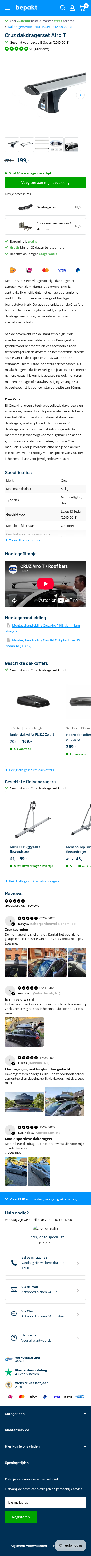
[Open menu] (7, 8)
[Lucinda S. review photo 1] (16, 1171)
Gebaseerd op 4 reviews (22, 905)
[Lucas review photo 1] (24, 1101)
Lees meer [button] (12, 943)
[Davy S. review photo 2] (47, 962)
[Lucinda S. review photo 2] (39, 1171)
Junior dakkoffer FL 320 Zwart (32, 734)
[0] (82, 8)
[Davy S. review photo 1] (16, 962)
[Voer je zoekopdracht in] (63, 8)
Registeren (21, 1517)
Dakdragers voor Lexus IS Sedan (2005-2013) (40, 26)
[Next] (80, 94)
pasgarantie (48, 254)
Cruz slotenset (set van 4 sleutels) (54, 226)
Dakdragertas (46, 207)
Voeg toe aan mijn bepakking (45, 182)
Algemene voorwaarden (29, 1546)
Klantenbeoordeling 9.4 (25, 21)
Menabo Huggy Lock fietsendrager (25, 849)
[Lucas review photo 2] (64, 1101)
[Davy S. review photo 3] (79, 962)
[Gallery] (45, 103)
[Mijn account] (72, 8)
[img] (28, 918)
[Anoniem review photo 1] (24, 1032)
